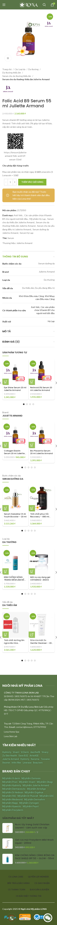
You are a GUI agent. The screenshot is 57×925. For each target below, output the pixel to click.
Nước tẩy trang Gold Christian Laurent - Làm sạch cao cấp (32, 826)
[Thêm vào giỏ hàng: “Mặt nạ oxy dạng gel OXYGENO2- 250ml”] (32, 571)
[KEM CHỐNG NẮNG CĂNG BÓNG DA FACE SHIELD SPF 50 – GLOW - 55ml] (7, 859)
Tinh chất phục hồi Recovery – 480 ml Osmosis (39, 517)
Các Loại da (20, 69)
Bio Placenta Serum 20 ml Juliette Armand (41, 452)
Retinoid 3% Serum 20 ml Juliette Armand (41, 389)
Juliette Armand (24, 243)
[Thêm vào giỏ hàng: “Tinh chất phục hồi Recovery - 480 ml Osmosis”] (32, 508)
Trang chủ (7, 69)
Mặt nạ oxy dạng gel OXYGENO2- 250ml (40, 578)
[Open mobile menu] (4, 5)
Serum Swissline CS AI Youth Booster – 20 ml (15, 515)
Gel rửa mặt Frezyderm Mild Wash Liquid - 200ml (34, 841)
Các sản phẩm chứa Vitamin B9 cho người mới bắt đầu (44, 310)
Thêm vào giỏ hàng (32, 182)
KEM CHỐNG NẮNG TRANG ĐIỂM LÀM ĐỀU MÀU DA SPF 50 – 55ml (15, 580)
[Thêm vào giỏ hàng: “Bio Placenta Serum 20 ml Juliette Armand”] (32, 445)
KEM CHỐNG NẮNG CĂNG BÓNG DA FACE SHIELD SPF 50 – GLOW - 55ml (34, 857)
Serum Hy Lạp (26, 233)
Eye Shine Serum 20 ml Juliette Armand (15, 389)
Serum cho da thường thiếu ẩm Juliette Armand (26, 79)
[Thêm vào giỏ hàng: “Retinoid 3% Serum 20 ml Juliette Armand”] (32, 382)
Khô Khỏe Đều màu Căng (31, 296)
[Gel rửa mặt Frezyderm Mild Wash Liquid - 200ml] (7, 843)
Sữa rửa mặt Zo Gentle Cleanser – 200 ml (41, 643)
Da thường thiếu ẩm (11, 72)
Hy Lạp (51, 321)
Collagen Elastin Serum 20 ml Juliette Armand (14, 453)
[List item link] (28, 731)
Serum (11, 238)
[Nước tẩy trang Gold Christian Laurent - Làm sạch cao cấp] (7, 828)
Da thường (33, 69)
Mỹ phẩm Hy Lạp (37, 219)
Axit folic (18, 215)
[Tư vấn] (32, 635)
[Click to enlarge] (8, 58)
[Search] (44, 5)
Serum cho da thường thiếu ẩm (17, 76)
